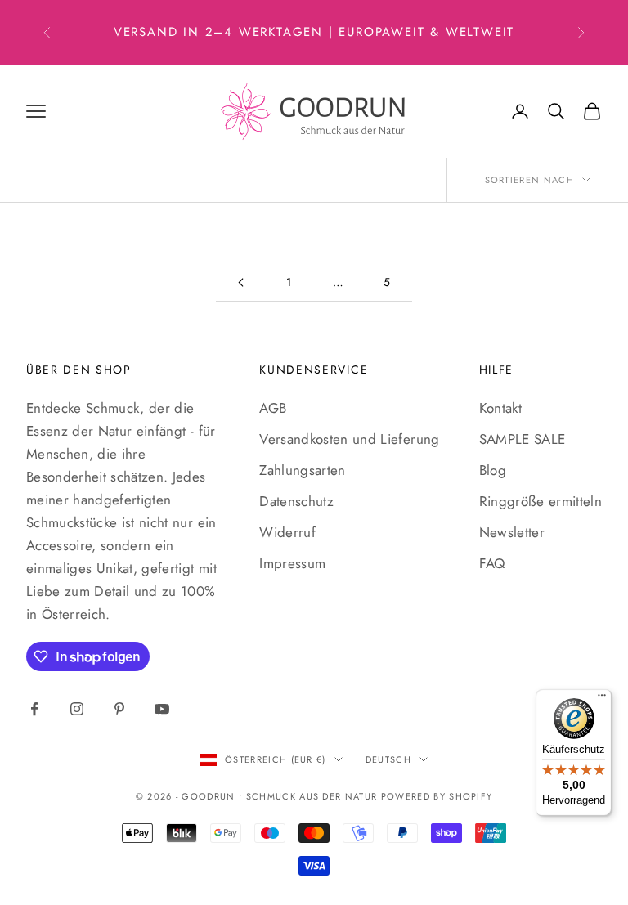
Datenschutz (296, 501)
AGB (272, 408)
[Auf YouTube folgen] (162, 709)
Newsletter (512, 532)
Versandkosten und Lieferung (349, 439)
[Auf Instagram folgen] (77, 709)
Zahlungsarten (302, 470)
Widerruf (287, 532)
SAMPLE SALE (522, 439)
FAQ (492, 563)
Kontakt (500, 408)
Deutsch (388, 759)
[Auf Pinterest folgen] (119, 709)
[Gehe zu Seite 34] (240, 282)
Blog (492, 470)
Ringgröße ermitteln (540, 501)
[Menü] (602, 699)
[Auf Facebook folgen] (34, 709)
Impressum (292, 563)
